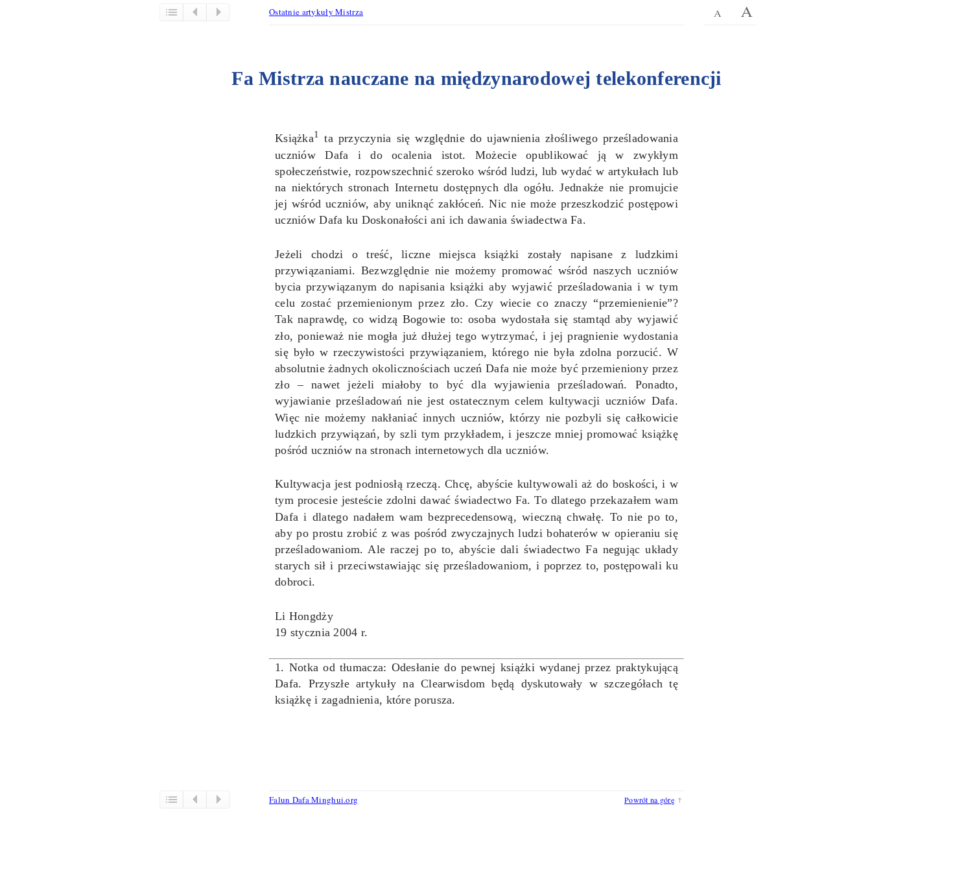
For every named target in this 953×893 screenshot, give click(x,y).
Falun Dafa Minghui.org (313, 799)
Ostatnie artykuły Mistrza (316, 12)
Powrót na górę (649, 799)
